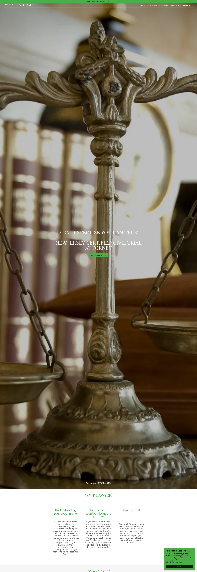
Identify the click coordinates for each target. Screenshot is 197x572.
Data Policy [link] (163, 5)
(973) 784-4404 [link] (104, 483)
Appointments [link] (175, 5)
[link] (18, 5)
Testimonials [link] (152, 5)
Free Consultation (98, 255)
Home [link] (143, 5)
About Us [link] (186, 5)
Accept (179, 566)
